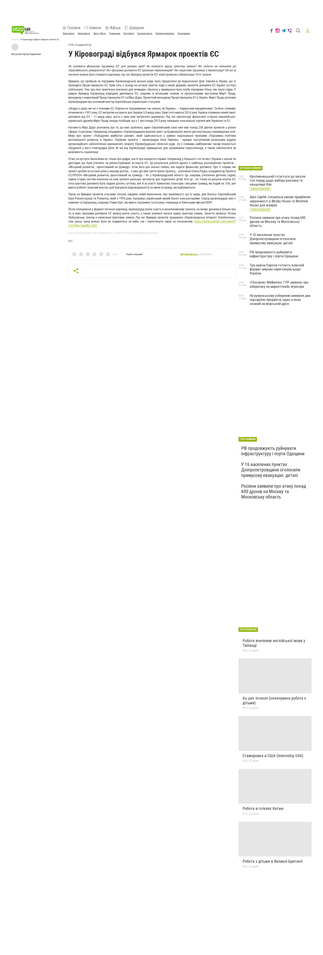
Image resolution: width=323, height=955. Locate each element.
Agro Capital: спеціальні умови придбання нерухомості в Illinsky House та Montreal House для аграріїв (280, 201)
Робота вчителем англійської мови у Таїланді (274, 643)
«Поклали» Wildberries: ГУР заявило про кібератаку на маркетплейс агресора (279, 284)
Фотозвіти (128, 33)
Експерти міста (144, 33)
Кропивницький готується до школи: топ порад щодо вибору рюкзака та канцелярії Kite (278, 180)
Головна (73, 27)
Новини (95, 27)
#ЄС (70, 241)
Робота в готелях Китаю (263, 808)
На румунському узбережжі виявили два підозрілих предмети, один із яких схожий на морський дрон (280, 300)
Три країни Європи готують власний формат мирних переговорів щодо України (277, 269)
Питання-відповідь (165, 33)
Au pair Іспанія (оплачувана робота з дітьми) (274, 700)
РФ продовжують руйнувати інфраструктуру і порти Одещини (274, 254)
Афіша (115, 27)
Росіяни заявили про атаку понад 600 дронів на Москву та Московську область (277, 222)
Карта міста (68, 33)
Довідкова (114, 33)
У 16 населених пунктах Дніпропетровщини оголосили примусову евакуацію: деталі (273, 239)
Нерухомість (84, 33)
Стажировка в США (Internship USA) (273, 755)
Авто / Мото (100, 33)
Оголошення (184, 33)
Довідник (136, 27)
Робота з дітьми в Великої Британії (272, 861)
